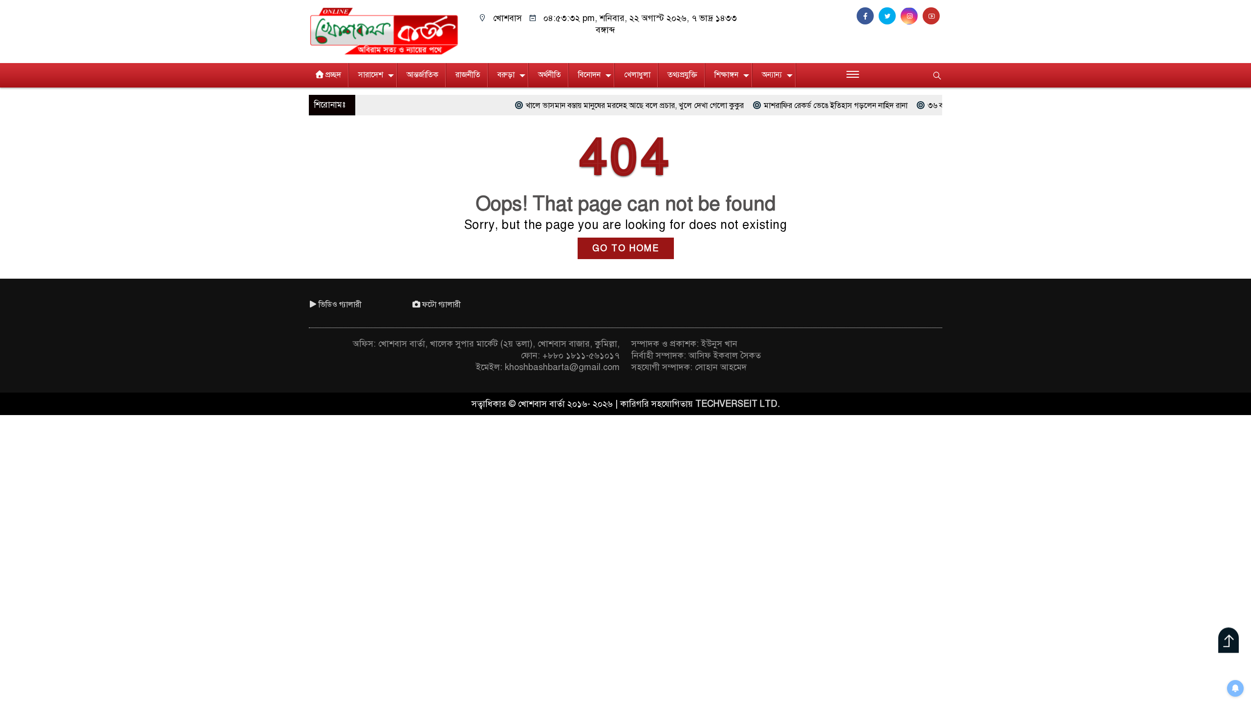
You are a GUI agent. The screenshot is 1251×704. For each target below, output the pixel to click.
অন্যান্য (772, 75)
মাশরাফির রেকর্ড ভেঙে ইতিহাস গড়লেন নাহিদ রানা (799, 105)
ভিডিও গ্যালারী (340, 304)
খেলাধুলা (637, 75)
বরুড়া (506, 75)
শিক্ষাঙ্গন (726, 75)
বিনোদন (589, 75)
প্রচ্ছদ (333, 75)
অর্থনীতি (549, 75)
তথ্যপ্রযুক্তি (682, 75)
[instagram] (912, 16)
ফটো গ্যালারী (441, 304)
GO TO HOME (625, 248)
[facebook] (868, 16)
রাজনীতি (467, 75)
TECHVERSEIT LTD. (737, 403)
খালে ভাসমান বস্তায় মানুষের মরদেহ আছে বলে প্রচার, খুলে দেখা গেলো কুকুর (598, 105)
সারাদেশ (370, 75)
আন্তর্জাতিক (422, 75)
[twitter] (890, 16)
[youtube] (932, 16)
